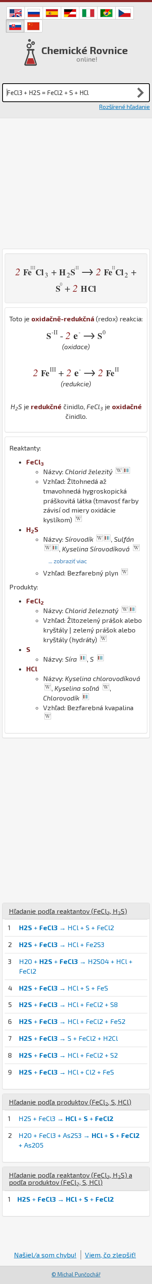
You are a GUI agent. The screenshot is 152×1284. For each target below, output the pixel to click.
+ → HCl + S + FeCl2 (66, 927)
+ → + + (65, 1199)
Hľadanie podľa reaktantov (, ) (68, 911)
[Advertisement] (76, 183)
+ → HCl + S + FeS (63, 988)
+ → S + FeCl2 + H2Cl (68, 1038)
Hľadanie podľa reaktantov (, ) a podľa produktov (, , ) (70, 1178)
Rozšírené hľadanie (124, 106)
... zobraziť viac (68, 561)
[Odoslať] (140, 92)
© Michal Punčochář (76, 1274)
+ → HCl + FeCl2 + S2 (68, 1055)
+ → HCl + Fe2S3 (61, 944)
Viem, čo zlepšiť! (110, 1255)
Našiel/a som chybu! (45, 1255)
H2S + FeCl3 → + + (66, 1118)
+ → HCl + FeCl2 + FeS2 (72, 1021)
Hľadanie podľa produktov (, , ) (70, 1102)
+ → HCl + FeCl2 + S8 (68, 1004)
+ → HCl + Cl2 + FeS (66, 1072)
